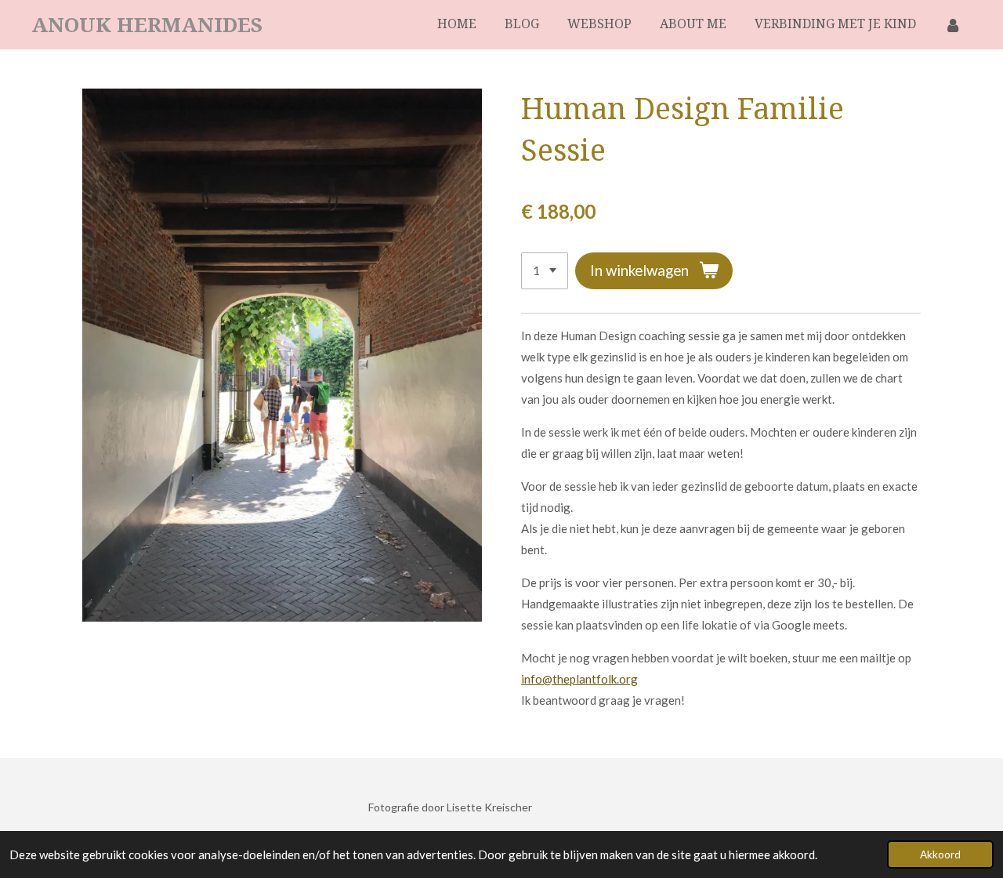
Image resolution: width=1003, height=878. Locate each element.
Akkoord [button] (940, 854)
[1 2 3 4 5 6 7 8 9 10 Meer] (544, 270)
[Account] (953, 25)
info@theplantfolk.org (579, 679)
